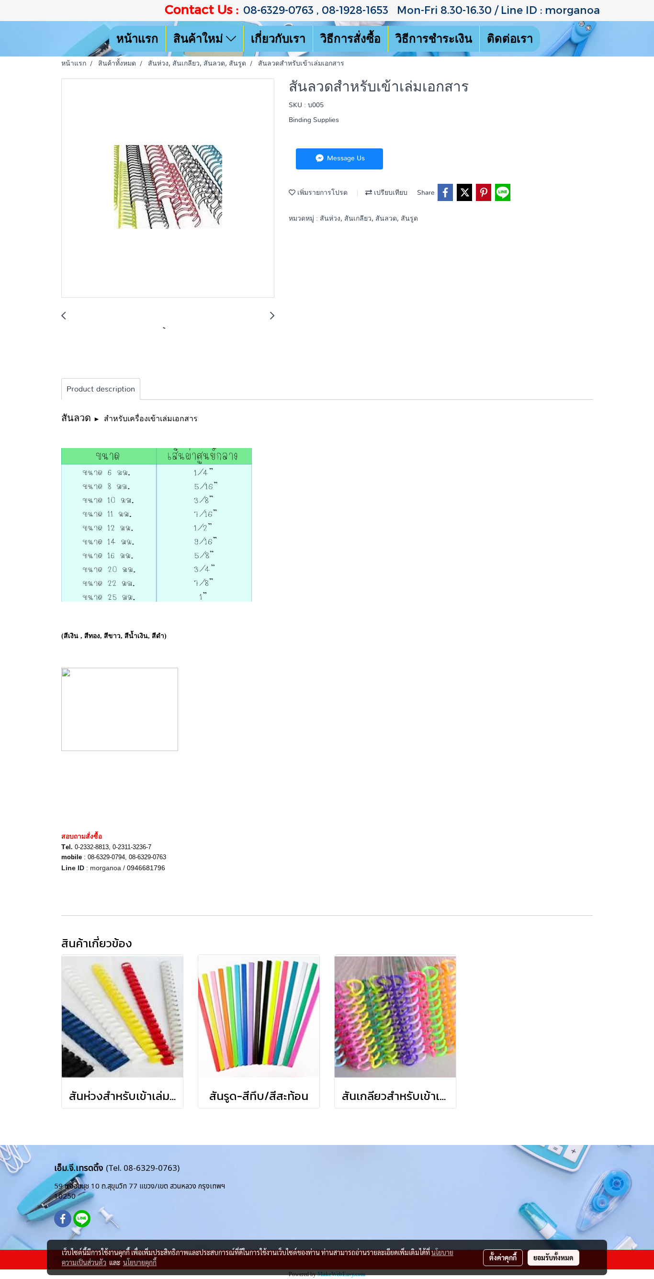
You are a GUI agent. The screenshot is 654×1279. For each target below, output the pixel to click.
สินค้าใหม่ (199, 38)
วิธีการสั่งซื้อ (350, 38)
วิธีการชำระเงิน (433, 38)
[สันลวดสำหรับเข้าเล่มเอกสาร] (168, 188)
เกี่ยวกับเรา (278, 38)
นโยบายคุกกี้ (140, 1262)
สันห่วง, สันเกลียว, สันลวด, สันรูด (369, 218)
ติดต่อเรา (510, 38)
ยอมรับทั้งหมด (553, 1257)
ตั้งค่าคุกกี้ (503, 1257)
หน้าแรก (137, 38)
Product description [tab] (101, 389)
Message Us (345, 159)
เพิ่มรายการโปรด (321, 193)
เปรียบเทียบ (389, 193)
